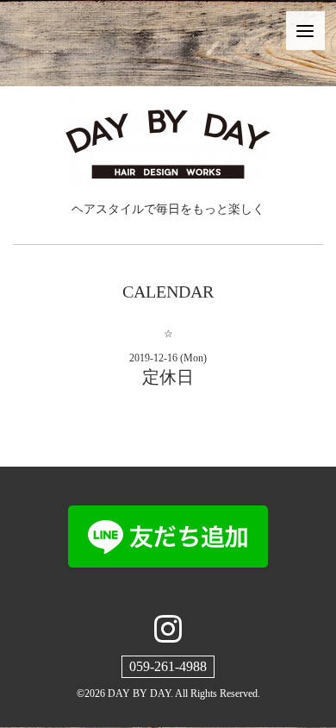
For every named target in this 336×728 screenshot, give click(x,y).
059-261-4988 (168, 666)
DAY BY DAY (139, 693)
